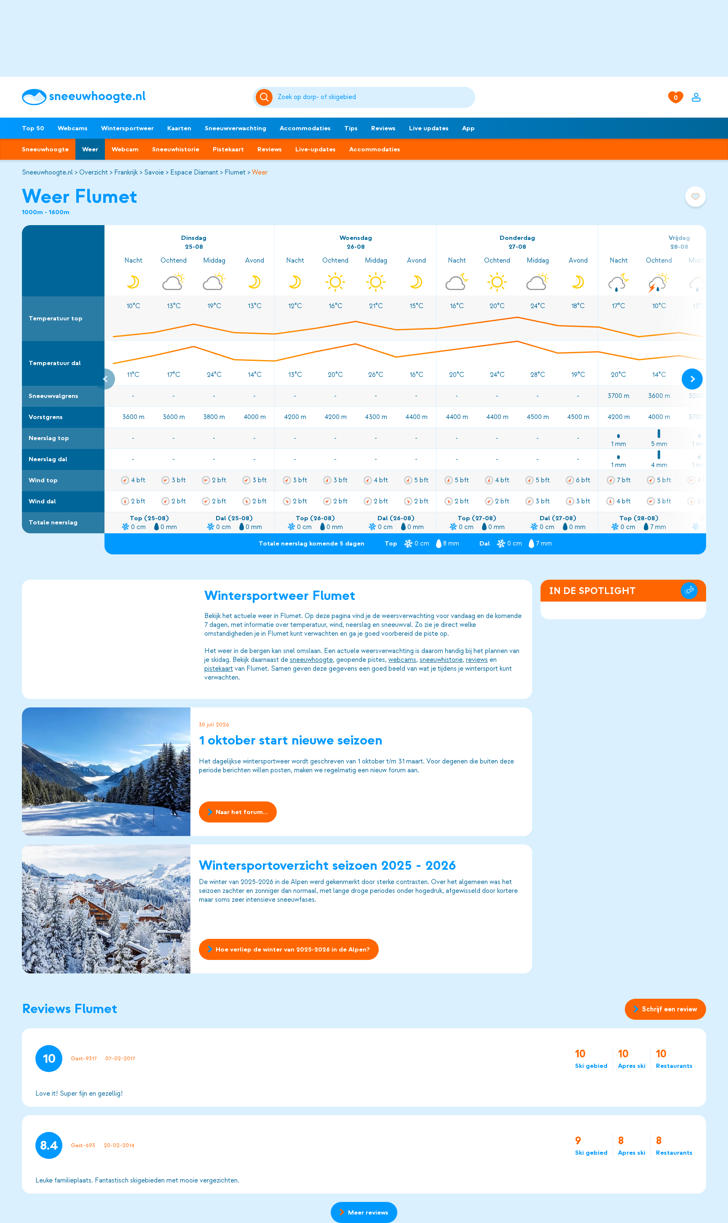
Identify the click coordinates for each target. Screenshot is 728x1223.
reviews (477, 660)
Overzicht (93, 172)
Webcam (125, 149)
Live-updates (315, 149)
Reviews (383, 128)
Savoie (154, 172)
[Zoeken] (375, 97)
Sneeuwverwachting (235, 128)
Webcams (73, 128)
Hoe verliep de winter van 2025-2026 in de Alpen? (293, 949)
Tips (351, 128)
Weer (90, 149)
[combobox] (375, 97)
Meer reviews (368, 1212)
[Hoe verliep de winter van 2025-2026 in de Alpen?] (106, 908)
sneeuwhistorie (441, 660)
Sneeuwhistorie (175, 149)
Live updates (429, 128)
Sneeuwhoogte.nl (47, 172)
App (468, 128)
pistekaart (218, 668)
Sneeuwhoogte (45, 149)
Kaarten (179, 128)
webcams (402, 660)
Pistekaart (228, 149)
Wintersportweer (127, 128)
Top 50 (33, 128)
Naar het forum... (242, 812)
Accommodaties (305, 128)
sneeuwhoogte (311, 660)
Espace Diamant (194, 172)
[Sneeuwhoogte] (133, 97)
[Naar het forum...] (106, 771)
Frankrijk (126, 172)
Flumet (235, 172)
